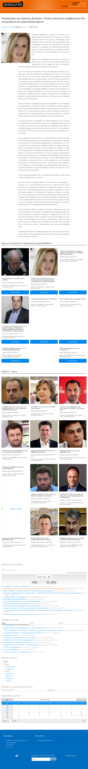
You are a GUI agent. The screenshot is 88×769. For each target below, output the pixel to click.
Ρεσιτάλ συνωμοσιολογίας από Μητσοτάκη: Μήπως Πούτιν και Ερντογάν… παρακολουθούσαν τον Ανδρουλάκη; (44, 611)
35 (7, 715)
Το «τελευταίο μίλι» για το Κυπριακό (25, 652)
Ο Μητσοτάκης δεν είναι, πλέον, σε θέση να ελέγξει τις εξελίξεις (43, 495)
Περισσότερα (15, 292)
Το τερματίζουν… (19, 625)
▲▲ (85, 731)
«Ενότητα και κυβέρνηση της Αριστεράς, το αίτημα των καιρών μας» (72, 408)
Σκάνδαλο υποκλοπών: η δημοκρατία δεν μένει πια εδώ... (30, 614)
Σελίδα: (39, 577)
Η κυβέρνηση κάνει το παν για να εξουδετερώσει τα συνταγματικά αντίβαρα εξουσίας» (14, 408)
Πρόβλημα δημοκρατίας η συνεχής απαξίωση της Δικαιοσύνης (72, 539)
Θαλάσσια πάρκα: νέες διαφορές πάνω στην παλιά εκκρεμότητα (33, 628)
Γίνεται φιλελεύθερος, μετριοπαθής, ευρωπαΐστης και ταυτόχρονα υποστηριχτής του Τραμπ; (44, 630)
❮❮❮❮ (34, 582)
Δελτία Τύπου (10, 666)
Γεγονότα (8, 681)
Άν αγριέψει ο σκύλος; (19, 635)
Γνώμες (8, 671)
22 (71, 712)
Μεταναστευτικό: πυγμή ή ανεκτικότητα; (27, 642)
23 (81, 712)
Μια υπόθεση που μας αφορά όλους (73, 299)
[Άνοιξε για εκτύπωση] (82, 31)
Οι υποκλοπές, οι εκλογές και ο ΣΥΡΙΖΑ (13, 279)
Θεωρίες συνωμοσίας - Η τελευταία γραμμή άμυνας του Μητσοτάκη (35, 608)
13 (49, 710)
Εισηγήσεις (9, 678)
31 (7, 705)
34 (7, 713)
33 (7, 710)
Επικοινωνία (10, 745)
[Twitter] (17, 756)
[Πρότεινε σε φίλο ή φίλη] (85, 31)
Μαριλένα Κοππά (7, 27)
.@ (45, 740)
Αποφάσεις (9, 669)
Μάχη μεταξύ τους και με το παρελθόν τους (70, 451)
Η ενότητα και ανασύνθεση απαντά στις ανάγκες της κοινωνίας (15, 451)
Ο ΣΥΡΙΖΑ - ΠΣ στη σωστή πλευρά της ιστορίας (43, 407)
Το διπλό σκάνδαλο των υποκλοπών (44, 299)
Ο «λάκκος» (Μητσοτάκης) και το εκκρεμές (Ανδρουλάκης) (14, 349)
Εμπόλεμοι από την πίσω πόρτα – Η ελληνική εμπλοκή (30, 645)
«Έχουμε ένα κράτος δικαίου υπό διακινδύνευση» (14, 539)
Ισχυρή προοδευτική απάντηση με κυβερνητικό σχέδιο (43, 451)
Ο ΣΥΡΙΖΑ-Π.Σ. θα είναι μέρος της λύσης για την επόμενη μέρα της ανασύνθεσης (72, 495)
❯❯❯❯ (53, 582)
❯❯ (48, 582)
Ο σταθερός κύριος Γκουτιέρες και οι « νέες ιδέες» (28, 637)
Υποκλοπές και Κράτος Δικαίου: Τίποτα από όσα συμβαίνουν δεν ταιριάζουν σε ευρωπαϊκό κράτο (42, 280)
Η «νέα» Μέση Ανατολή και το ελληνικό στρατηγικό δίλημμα (32, 633)
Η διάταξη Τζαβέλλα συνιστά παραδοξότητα (13, 467)
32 (7, 708)
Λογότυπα (9, 747)
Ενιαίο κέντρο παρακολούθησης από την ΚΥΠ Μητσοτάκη (31, 606)
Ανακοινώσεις (10, 674)
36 (7, 717)
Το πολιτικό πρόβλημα (21, 647)
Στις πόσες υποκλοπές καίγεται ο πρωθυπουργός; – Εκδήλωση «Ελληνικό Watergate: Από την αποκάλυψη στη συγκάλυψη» (14, 328)
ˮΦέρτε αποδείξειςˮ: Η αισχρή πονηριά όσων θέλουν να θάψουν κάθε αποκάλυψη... (72, 252)
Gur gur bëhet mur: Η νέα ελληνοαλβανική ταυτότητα (41, 539)
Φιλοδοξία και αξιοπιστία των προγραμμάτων (30, 640)
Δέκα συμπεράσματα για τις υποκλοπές (70, 349)
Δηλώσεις (9, 676)
